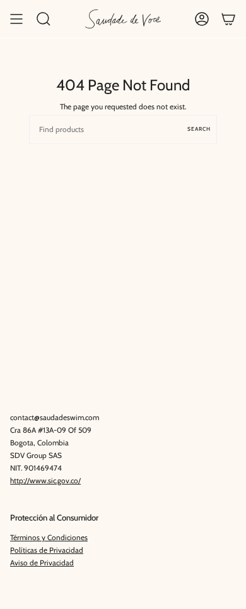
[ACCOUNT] (201, 19)
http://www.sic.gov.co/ (45, 480)
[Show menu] (16, 19)
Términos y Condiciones (49, 537)
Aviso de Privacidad (42, 562)
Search (199, 129)
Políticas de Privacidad (46, 550)
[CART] (228, 19)
